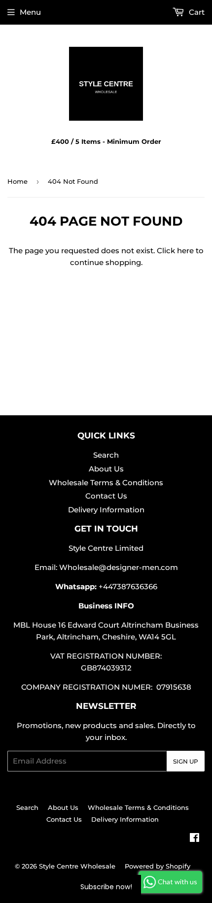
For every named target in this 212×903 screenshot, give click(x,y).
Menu (30, 12)
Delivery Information (106, 509)
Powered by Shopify (157, 866)
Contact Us (106, 496)
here (185, 250)
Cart (196, 12)
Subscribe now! (106, 887)
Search (106, 455)
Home (17, 181)
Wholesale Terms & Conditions (106, 482)
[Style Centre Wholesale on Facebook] (194, 838)
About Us (106, 468)
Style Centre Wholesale (77, 866)
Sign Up (185, 761)
